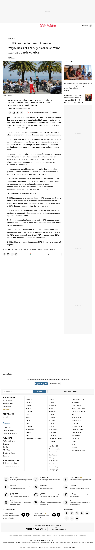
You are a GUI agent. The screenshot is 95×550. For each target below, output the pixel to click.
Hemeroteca (7, 406)
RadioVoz (43, 535)
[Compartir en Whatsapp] (10, 112)
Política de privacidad (32, 547)
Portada (51, 399)
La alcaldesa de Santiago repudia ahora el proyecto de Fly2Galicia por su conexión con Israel (78, 85)
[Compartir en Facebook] (17, 112)
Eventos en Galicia (9, 453)
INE (22, 249)
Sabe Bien (75, 402)
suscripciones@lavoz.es (59, 529)
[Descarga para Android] (28, 515)
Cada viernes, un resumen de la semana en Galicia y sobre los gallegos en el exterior (20, 494)
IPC (13, 249)
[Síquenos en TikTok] (66, 518)
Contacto (6, 456)
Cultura (51, 423)
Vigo (27, 435)
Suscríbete (6, 409)
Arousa (28, 405)
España (51, 408)
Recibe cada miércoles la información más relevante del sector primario (49, 487)
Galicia (51, 402)
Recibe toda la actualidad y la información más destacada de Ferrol (80, 494)
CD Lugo (52, 458)
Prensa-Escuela (69, 535)
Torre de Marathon (55, 449)
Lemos (28, 420)
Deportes (52, 417)
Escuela (74, 447)
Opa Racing (53, 455)
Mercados (75, 438)
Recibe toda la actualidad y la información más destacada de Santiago (20, 502)
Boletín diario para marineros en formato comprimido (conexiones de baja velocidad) (79, 487)
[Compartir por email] (13, 112)
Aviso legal (22, 547)
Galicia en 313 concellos (34, 438)
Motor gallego (53, 470)
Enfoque (75, 423)
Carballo (29, 411)
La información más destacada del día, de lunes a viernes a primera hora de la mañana (21, 479)
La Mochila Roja (77, 429)
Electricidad (53, 249)
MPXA (75, 535)
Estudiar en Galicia (78, 408)
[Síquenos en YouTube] (87, 513)
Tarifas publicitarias (9, 441)
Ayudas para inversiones (11, 466)
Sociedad (52, 420)
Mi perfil (5, 417)
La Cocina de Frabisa (79, 411)
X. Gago (66, 90)
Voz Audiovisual (36, 535)
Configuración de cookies (69, 547)
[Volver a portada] (47, 26)
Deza (28, 414)
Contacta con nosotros (10, 433)
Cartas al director (8, 430)
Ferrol (28, 417)
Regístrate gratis (41, 384)
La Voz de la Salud (78, 399)
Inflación (17, 249)
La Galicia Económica (56, 438)
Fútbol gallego (53, 467)
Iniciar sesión (55, 384)
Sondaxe (49, 535)
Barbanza (29, 408)
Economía (52, 405)
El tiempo (52, 441)
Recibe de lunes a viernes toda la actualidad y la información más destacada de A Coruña (51, 494)
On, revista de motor (78, 450)
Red (73, 414)
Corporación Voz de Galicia (15, 535)
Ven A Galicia (76, 420)
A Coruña (29, 399)
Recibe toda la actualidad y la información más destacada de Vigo (50, 502)
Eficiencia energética (10, 463)
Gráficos (51, 426)
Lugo (27, 423)
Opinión (51, 414)
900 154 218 (36, 529)
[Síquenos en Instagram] (77, 513)
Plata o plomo (76, 417)
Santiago (29, 432)
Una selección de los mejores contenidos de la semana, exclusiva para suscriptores (80, 479)
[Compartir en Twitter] (21, 112)
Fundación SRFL (27, 535)
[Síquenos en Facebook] (66, 513)
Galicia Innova (77, 432)
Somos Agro (53, 429)
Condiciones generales (55, 547)
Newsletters (7, 420)
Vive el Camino (77, 426)
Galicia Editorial (82, 535)
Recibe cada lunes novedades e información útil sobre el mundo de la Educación (21, 487)
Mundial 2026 (53, 446)
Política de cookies (43, 547)
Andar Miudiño (54, 461)
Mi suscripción (7, 400)
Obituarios (52, 435)
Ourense (29, 426)
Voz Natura (61, 535)
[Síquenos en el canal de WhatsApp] (72, 518)
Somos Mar (52, 432)
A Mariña (29, 402)
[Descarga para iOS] (23, 515)
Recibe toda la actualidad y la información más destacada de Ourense (80, 502)
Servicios (6, 444)
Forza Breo (52, 464)
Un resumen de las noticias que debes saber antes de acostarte (50, 479)
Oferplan (5, 447)
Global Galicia (76, 405)
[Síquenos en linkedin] (82, 513)
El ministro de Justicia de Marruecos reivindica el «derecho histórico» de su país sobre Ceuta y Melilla (73, 98)
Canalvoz (55, 535)
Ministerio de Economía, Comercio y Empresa (36, 249)
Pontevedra (30, 429)
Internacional (53, 411)
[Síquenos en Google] (77, 518)
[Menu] (4, 26)
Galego (75, 391)
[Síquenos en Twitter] (72, 513)
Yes (73, 444)
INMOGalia (6, 450)
